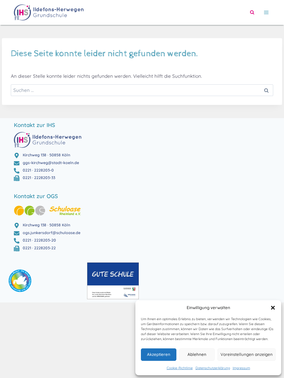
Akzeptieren (158, 354)
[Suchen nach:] (142, 90)
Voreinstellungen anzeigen (246, 354)
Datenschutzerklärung (213, 368)
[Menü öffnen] (265, 12)
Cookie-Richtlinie (180, 368)
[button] (273, 307)
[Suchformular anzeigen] (252, 12)
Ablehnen (196, 354)
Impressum (241, 368)
